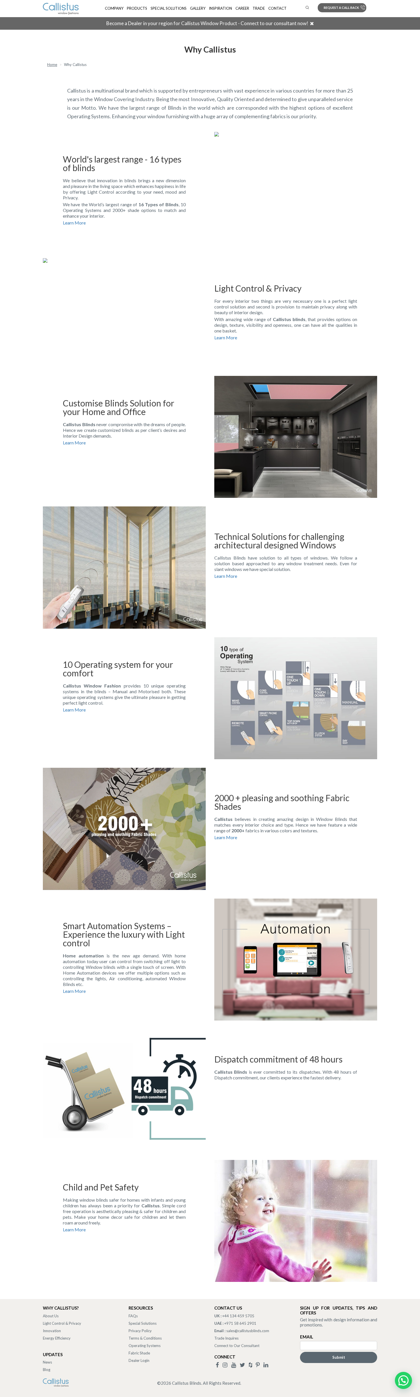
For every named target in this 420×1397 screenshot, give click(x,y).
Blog (46, 1369)
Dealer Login (139, 1360)
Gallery (197, 8)
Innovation (52, 1330)
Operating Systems (145, 1345)
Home (52, 64)
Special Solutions (169, 8)
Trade (259, 8)
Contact (277, 8)
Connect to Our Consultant (236, 1345)
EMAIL (306, 1336)
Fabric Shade (139, 1353)
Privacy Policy (140, 1330)
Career (242, 8)
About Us (51, 1316)
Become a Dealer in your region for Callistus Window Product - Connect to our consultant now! (207, 23)
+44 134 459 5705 (238, 1316)
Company (114, 8)
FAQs (133, 1316)
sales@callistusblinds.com (247, 1330)
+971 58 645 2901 (240, 1323)
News (47, 1362)
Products (137, 8)
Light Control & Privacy (62, 1323)
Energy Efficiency (57, 1338)
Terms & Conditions (145, 1338)
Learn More (74, 222)
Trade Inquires (226, 1338)
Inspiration (220, 8)
